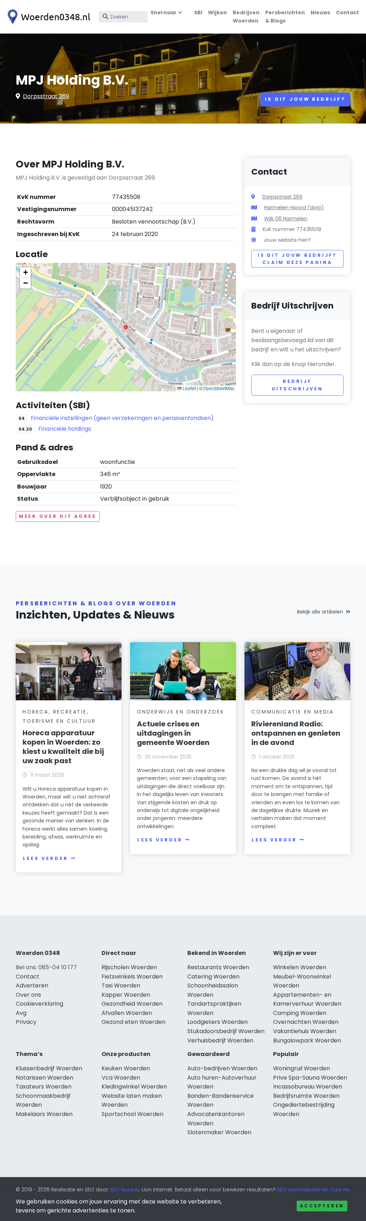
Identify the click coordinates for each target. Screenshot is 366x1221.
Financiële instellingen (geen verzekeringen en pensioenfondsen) (122, 418)
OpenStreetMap (218, 388)
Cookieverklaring (39, 1004)
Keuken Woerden (126, 1068)
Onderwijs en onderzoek (180, 711)
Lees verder (45, 858)
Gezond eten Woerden (133, 1022)
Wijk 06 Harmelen (285, 218)
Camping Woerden (299, 1013)
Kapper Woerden (126, 995)
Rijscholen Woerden (129, 967)
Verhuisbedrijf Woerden (220, 1040)
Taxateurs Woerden (43, 1086)
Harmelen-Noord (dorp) (294, 207)
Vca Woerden (121, 1078)
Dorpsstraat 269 (46, 96)
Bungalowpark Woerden (307, 1040)
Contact (347, 12)
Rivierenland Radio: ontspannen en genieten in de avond (295, 733)
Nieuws (320, 12)
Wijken (217, 12)
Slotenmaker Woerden (219, 1132)
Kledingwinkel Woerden (134, 1086)
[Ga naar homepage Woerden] (47, 17)
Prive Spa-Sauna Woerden (310, 1078)
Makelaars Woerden (44, 1114)
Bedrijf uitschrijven (297, 384)
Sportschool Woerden (132, 1114)
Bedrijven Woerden (246, 16)
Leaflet (189, 388)
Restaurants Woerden (218, 967)
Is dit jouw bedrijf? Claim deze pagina (297, 258)
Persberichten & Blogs (285, 16)
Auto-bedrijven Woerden (222, 1068)
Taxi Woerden (121, 985)
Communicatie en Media (292, 711)
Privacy (26, 1022)
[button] (126, 327)
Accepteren (322, 1206)
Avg (21, 1013)
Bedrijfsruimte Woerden (306, 1096)
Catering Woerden (213, 976)
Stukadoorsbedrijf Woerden (225, 1031)
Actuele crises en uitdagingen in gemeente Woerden (173, 733)
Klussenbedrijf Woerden (49, 1068)
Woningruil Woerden (301, 1068)
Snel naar (163, 12)
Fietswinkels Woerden (132, 976)
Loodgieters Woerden (217, 1022)
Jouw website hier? (287, 240)
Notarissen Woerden (44, 1078)
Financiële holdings (64, 429)
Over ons (28, 995)
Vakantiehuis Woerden (304, 1031)
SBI (198, 12)
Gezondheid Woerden (132, 1004)
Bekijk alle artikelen (320, 611)
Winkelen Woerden (299, 967)
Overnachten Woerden (305, 1022)
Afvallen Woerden (127, 1013)
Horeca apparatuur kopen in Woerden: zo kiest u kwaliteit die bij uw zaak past (63, 747)
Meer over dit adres (58, 516)
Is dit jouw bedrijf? (305, 99)
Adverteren (32, 985)
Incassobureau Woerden (307, 1086)
